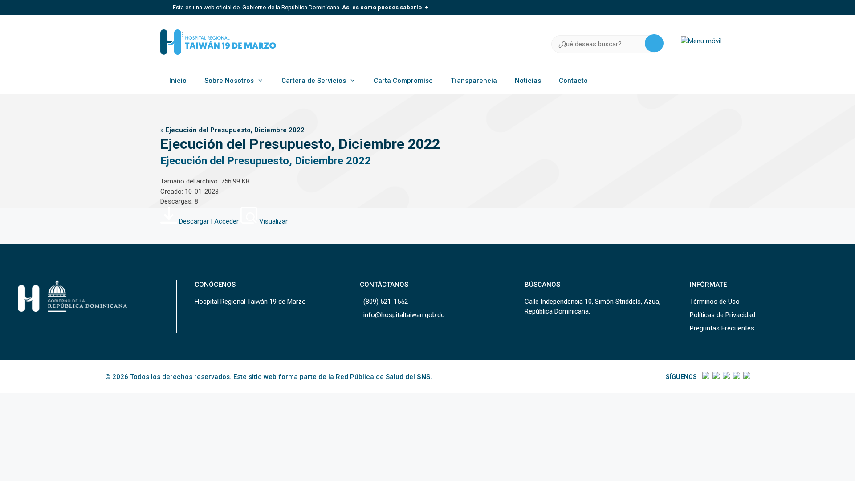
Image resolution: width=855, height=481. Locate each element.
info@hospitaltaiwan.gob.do (404, 315)
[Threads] (736, 377)
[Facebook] (705, 377)
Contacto (573, 81)
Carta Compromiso (403, 81)
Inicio (178, 81)
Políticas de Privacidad (722, 315)
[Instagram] (725, 377)
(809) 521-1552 (385, 302)
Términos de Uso (715, 302)
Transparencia (474, 81)
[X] (715, 377)
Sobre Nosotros (229, 81)
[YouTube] (746, 377)
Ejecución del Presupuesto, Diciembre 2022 (265, 161)
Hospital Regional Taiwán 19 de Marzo (250, 302)
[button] (701, 41)
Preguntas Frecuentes (722, 328)
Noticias (528, 81)
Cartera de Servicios (313, 81)
